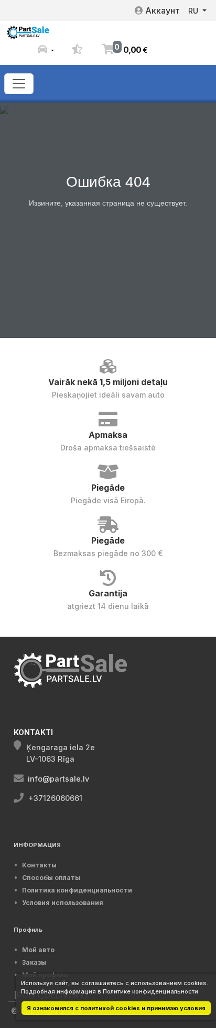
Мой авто (38, 950)
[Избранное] (77, 50)
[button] (45, 50)
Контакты (39, 865)
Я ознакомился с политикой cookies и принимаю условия (116, 1008)
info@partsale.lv (58, 778)
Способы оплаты (51, 878)
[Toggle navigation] (19, 83)
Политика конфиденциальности (77, 890)
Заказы (34, 962)
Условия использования (62, 903)
